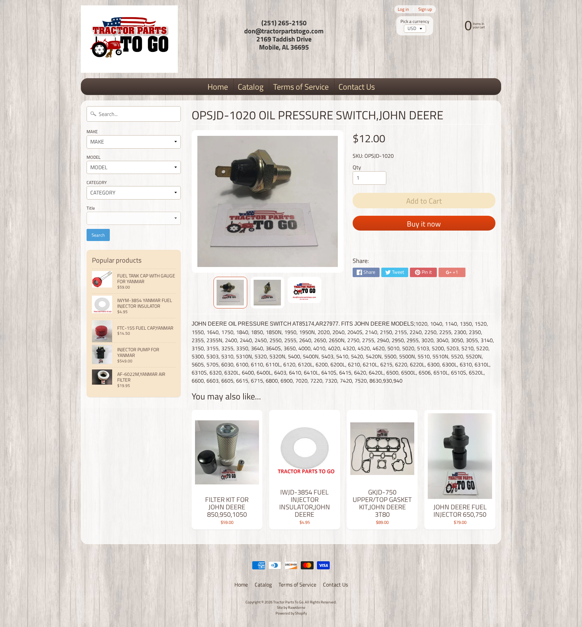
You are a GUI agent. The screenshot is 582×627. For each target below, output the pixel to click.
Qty (357, 167)
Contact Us (356, 87)
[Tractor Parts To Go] (129, 39)
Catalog (250, 87)
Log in (403, 9)
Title (91, 208)
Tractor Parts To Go (288, 602)
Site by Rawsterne (291, 607)
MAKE (92, 131)
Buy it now (424, 224)
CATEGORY (97, 182)
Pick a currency (414, 21)
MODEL (93, 157)
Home (217, 87)
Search (98, 235)
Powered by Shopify (291, 613)
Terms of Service (301, 87)
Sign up (425, 9)
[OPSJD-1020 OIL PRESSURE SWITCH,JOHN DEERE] (230, 292)
